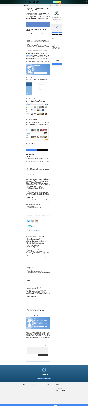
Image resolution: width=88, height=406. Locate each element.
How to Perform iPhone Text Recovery (56, 44)
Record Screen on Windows (36, 396)
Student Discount (49, 396)
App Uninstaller (25, 395)
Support (61, 5)
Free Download (37, 326)
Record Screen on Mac (35, 397)
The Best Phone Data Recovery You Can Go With (32, 24)
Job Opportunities (49, 397)
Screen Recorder (25, 396)
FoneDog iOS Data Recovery (29, 55)
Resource (57, 5)
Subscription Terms (49, 398)
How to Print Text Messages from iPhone (56, 40)
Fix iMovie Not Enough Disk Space (37, 395)
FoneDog (26, 5)
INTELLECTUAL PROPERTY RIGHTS (50, 399)
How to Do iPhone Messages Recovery (56, 47)
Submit (63, 390)
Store (53, 5)
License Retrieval (49, 395)
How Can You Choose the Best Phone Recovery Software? (33, 23)
